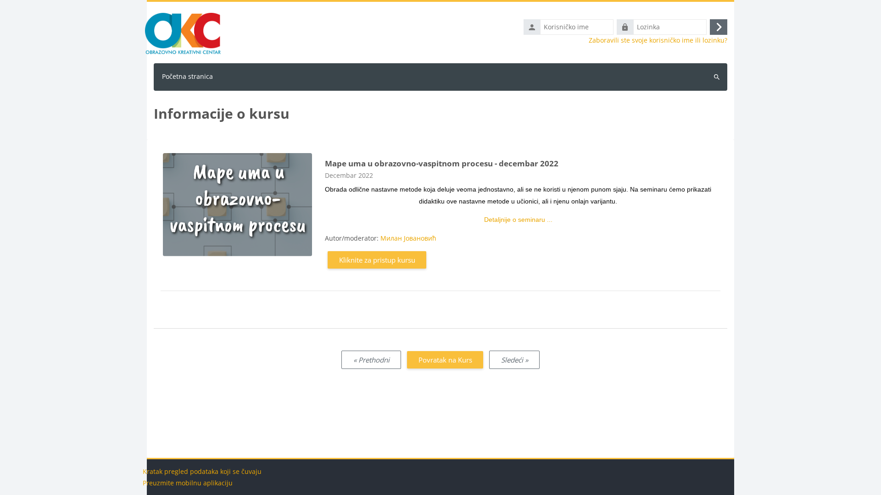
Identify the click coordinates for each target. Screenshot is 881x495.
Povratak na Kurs (445, 359)
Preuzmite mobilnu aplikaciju (188, 482)
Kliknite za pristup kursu (377, 259)
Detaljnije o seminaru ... (518, 219)
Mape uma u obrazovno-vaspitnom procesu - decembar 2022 (441, 163)
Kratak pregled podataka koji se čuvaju (202, 471)
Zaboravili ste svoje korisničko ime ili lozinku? (658, 40)
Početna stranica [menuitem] (187, 76)
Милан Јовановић (408, 238)
